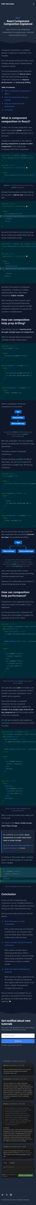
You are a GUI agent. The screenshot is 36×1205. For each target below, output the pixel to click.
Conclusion (9, 110)
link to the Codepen (16, 681)
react (18, 18)
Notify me (18, 1041)
